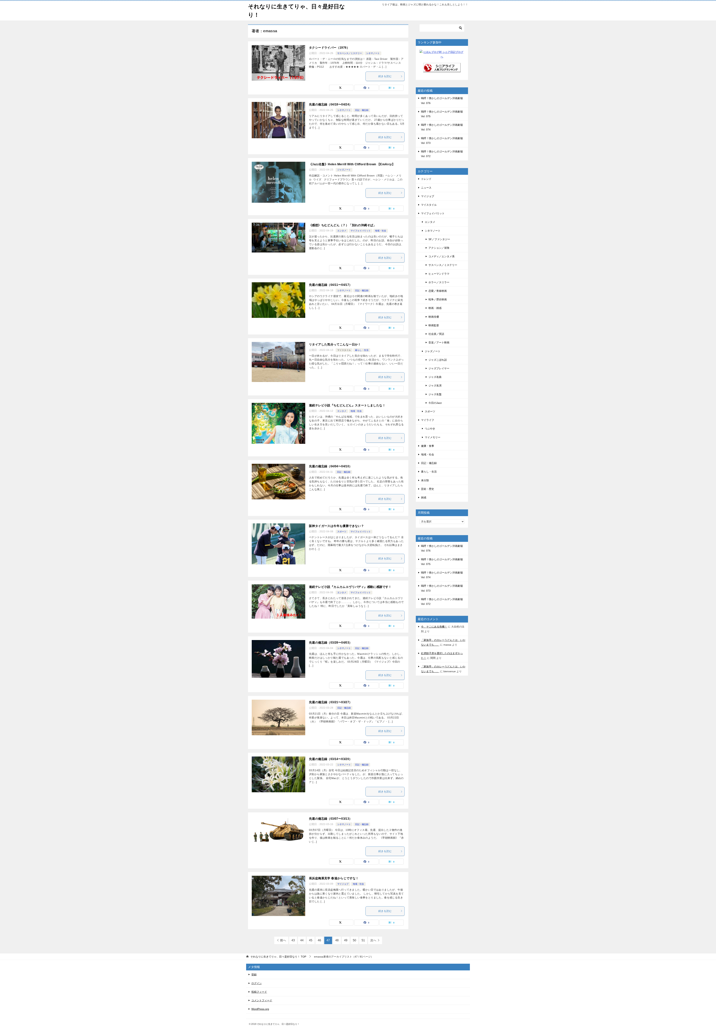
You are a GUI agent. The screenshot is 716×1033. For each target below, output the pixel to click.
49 (345, 940)
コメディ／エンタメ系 (441, 256)
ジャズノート (344, 169)
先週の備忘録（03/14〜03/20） (330, 759)
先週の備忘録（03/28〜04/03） (330, 642)
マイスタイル (344, 350)
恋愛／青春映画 (437, 290)
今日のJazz (435, 402)
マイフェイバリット (361, 230)
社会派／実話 (436, 333)
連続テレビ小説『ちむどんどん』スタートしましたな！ (347, 405)
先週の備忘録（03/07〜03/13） (330, 818)
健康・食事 (427, 445)
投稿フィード (259, 991)
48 (337, 940)
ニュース (426, 187)
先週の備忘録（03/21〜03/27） (330, 702)
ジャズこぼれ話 (437, 359)
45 (310, 940)
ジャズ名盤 (435, 394)
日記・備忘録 (361, 110)
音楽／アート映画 (438, 342)
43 (293, 940)
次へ (373, 940)
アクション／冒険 (438, 247)
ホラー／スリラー (438, 282)
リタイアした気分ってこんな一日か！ (335, 344)
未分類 (425, 480)
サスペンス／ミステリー (349, 53)
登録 (254, 974)
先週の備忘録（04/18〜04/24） (330, 104)
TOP (278, 956)
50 (354, 940)
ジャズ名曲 (435, 376)
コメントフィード (261, 1000)
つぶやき (430, 428)
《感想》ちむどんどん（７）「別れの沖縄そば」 (342, 225)
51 (363, 940)
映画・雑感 (435, 308)
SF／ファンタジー (439, 239)
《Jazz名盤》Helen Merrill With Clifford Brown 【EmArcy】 (352, 164)
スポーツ (341, 531)
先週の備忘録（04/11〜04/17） (330, 284)
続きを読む (385, 76)
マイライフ (427, 419)
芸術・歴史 (427, 488)
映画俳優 (433, 316)
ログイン (256, 983)
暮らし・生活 (361, 350)
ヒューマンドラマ (438, 273)
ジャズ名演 (435, 385)
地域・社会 (380, 230)
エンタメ (341, 230)
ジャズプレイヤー (438, 368)
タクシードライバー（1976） (329, 47)
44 (302, 940)
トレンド (426, 178)
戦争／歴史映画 (437, 299)
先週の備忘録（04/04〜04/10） (330, 466)
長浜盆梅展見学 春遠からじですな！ (334, 878)
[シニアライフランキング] (442, 69)
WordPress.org (260, 1008)
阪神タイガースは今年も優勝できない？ (336, 525)
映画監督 (433, 325)
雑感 (423, 497)
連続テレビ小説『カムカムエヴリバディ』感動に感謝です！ (350, 586)
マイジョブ (342, 884)
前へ (283, 940)
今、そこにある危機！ (434, 626)
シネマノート (373, 53)
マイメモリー (432, 437)
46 (319, 940)
